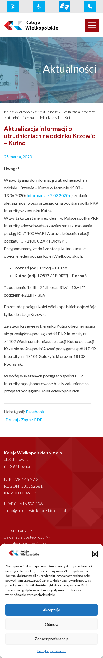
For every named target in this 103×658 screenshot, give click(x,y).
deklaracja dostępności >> (27, 536)
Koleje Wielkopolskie (20, 112)
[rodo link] (13, 6)
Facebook (35, 411)
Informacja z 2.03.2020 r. (49, 195)
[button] (95, 553)
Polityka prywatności (51, 651)
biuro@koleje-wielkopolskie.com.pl (35, 510)
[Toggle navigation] (92, 25)
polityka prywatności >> (25, 543)
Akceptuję (51, 609)
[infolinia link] (90, 6)
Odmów (51, 624)
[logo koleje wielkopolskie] (26, 25)
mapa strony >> (18, 530)
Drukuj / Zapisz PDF (24, 419)
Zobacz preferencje (52, 638)
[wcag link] (39, 6)
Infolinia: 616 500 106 (23, 503)
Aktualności (49, 112)
